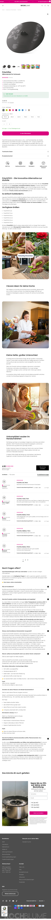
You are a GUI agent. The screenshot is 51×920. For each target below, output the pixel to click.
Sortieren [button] (4, 474)
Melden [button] (36, 487)
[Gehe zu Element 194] (28, 66)
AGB (3, 842)
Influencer (22, 877)
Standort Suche (26, 842)
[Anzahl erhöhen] (9, 124)
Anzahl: (4, 121)
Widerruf (4, 849)
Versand (12, 102)
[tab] (43, 475)
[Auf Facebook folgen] (3, 901)
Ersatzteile (22, 882)
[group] (9, 466)
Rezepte (21, 874)
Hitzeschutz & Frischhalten (11, 9)
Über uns (21, 867)
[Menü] (7, 907)
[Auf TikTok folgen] (16, 901)
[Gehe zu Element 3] (14, 66)
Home (3, 9)
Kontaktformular (23, 872)
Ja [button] (34, 487)
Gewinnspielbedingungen (9, 857)
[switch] (4, 915)
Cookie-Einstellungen (8, 859)
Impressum (5, 844)
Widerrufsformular (10, 893)
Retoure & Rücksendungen (26, 879)
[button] (25, 77)
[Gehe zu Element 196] (38, 66)
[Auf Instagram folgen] (6, 901)
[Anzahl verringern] (4, 124)
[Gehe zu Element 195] (33, 66)
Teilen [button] (40, 487)
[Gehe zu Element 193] (23, 66)
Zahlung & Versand (7, 852)
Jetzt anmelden (38, 813)
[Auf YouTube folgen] (13, 901)
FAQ (20, 869)
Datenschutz (5, 847)
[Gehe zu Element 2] (9, 66)
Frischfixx (19, 9)
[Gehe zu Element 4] (18, 66)
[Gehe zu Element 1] (4, 66)
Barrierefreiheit (6, 854)
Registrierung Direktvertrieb (9, 889)
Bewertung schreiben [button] (43, 467)
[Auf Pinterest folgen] (10, 901)
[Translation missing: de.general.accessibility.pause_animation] (50, 2)
